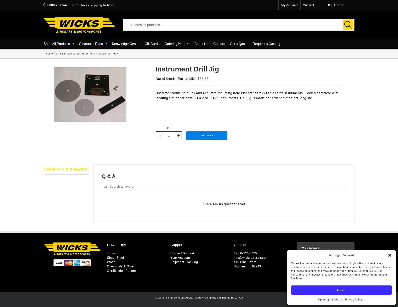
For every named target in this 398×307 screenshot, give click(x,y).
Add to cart (207, 135)
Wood (111, 262)
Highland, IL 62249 (247, 266)
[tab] (66, 169)
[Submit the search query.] (348, 24)
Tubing (112, 253)
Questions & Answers (65, 169)
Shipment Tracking (184, 262)
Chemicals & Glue (120, 266)
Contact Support (182, 253)
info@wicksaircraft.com (251, 257)
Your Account (180, 257)
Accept (341, 290)
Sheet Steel (115, 257)
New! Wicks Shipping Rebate (92, 5)
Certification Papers (121, 270)
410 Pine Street (245, 262)
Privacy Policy (354, 299)
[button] (390, 255)
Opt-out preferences (330, 299)
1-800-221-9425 (57, 5)
